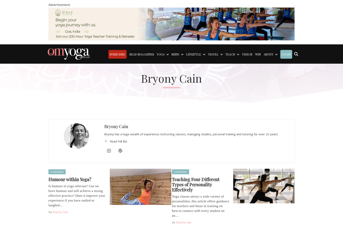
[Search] (296, 54)
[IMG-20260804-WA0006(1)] (171, 23)
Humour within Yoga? (69, 179)
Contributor (57, 171)
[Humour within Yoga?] (140, 186)
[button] (197, 141)
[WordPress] (120, 151)
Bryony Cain (116, 126)
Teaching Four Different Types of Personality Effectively (196, 184)
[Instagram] (109, 151)
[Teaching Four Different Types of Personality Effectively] (264, 186)
